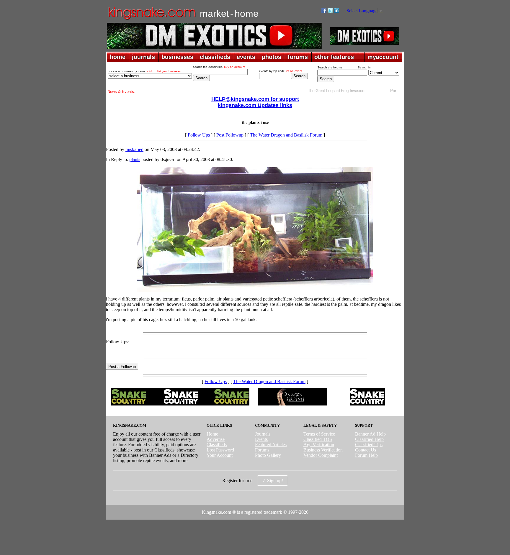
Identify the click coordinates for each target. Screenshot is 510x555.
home (117, 57)
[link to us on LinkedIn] (336, 11)
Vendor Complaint (320, 455)
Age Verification (318, 444)
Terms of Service (319, 433)
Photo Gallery (268, 455)
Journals (262, 433)
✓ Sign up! (272, 480)
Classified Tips (368, 444)
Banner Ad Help (370, 433)
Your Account (220, 455)
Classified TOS (317, 439)
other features (334, 57)
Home (212, 433)
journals (143, 57)
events (246, 57)
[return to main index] (151, 19)
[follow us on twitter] (330, 11)
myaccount (382, 57)
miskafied (134, 149)
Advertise (216, 439)
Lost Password (220, 449)
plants (134, 159)
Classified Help (369, 439)
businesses (177, 57)
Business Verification (323, 449)
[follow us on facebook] (323, 11)
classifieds (215, 57)
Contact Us (365, 449)
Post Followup (229, 134)
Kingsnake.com (216, 512)
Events (261, 439)
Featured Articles (271, 444)
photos (271, 57)
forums (298, 57)
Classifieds (217, 444)
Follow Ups (199, 134)
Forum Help (366, 455)
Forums (262, 449)
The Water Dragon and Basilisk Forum (286, 134)
